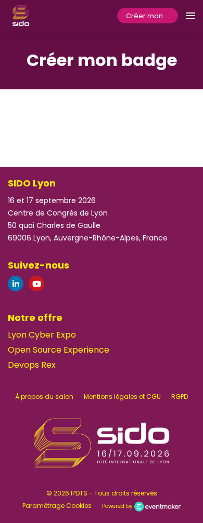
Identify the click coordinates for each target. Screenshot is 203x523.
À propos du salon (44, 396)
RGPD (179, 396)
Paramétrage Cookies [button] (57, 505)
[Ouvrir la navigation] (190, 16)
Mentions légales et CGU (122, 396)
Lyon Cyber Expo (42, 335)
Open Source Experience (58, 350)
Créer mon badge (152, 16)
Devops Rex (32, 365)
